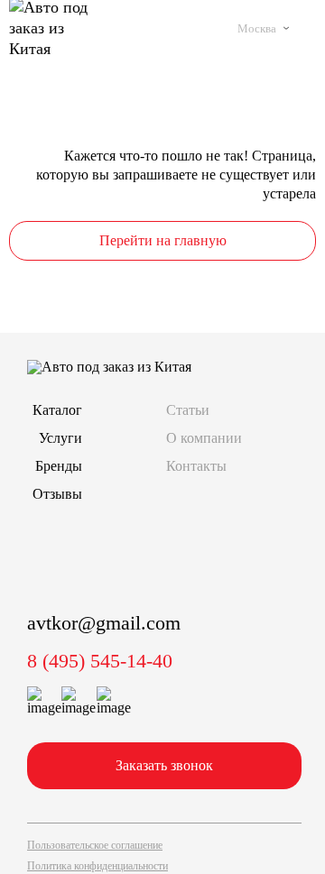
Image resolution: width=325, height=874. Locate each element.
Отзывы (57, 493)
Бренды (58, 466)
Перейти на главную (163, 240)
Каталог (57, 410)
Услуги (60, 438)
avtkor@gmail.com (104, 623)
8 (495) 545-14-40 (99, 660)
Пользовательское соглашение (94, 845)
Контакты (196, 466)
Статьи (187, 410)
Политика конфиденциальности (97, 866)
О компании (204, 438)
